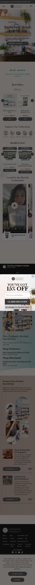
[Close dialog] (33, 276)
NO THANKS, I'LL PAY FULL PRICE (18, 307)
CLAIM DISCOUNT (17, 302)
